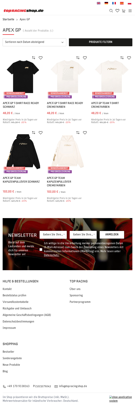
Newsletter (22, 235)
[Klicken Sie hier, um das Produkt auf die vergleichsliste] (33, 58)
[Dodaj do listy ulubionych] (40, 58)
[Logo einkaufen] (23, 10)
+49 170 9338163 (18, 386)
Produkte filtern (100, 42)
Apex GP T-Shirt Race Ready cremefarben (65, 105)
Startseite (8, 19)
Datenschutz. (51, 255)
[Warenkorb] (124, 11)
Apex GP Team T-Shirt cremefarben (105, 105)
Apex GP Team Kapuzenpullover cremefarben (59, 181)
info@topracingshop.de (73, 386)
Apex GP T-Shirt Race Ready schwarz (21, 105)
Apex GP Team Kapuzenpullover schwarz (21, 179)
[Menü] (130, 11)
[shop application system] (120, 399)
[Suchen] (111, 11)
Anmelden (111, 234)
